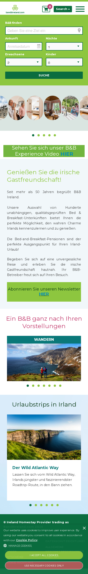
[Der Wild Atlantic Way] (44, 437)
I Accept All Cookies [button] (44, 555)
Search (62, 9)
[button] (44, 545)
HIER (66, 154)
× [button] (84, 528)
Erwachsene (14, 54)
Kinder (51, 54)
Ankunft (11, 38)
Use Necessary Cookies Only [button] (44, 565)
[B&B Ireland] (15, 9)
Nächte (51, 38)
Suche (44, 75)
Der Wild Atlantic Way (35, 467)
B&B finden (13, 22)
